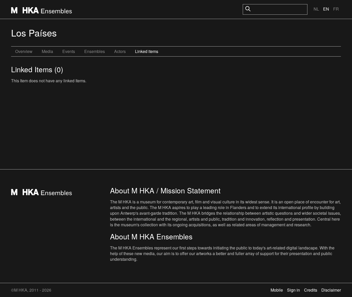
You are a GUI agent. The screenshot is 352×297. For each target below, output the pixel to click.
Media (47, 51)
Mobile (277, 290)
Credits (310, 290)
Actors (120, 51)
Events (68, 51)
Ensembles (94, 51)
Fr (336, 9)
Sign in (293, 290)
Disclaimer (331, 290)
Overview (23, 51)
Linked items (146, 51)
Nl (316, 9)
